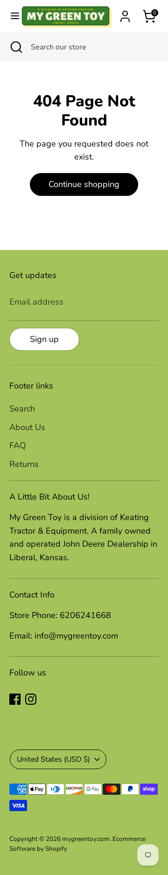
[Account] (125, 13)
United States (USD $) (53, 759)
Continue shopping (84, 184)
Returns (24, 464)
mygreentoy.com (86, 838)
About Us (27, 427)
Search (22, 408)
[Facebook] (15, 699)
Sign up (44, 339)
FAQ (17, 445)
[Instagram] (30, 699)
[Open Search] (15, 47)
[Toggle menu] (10, 16)
